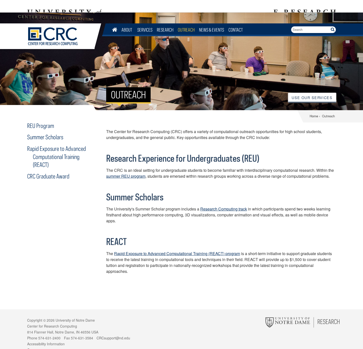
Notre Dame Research (304, 6)
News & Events (211, 30)
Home (314, 116)
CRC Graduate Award (48, 176)
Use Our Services (312, 97)
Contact (235, 30)
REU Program (40, 125)
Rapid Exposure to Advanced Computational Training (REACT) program (177, 253)
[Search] (332, 30)
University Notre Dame (64, 6)
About (127, 30)
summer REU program (125, 176)
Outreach (186, 30)
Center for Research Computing (61, 36)
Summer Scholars (45, 136)
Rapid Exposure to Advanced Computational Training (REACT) (56, 156)
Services (144, 30)
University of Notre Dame (75, 320)
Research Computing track (223, 209)
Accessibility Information (46, 343)
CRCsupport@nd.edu (113, 337)
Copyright (34, 320)
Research (165, 30)
